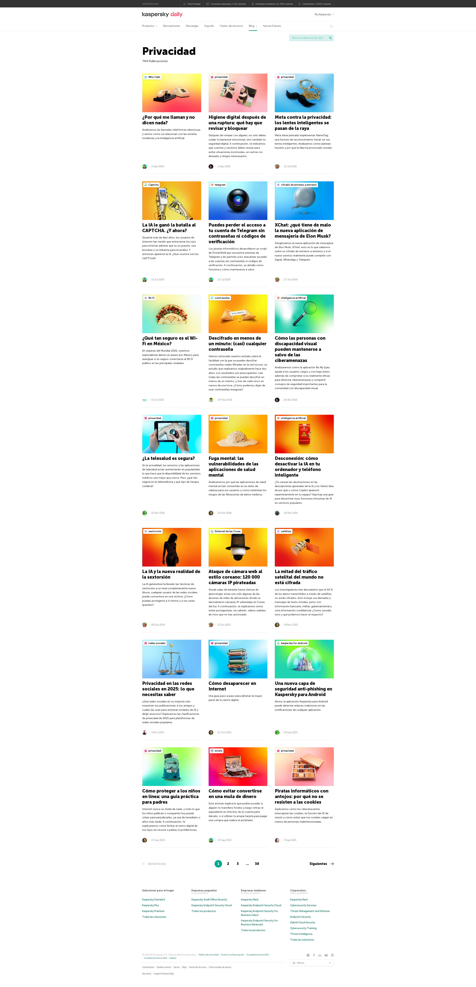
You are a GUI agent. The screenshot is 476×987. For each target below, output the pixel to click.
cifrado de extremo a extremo (298, 184)
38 (257, 864)
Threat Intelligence (301, 934)
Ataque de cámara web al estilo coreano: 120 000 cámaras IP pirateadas (235, 577)
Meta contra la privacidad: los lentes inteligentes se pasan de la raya (303, 122)
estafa (218, 750)
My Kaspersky (323, 14)
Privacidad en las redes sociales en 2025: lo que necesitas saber (168, 689)
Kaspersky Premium (153, 911)
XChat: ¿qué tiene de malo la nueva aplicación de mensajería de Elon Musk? (303, 230)
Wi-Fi (151, 298)
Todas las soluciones (154, 916)
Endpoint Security (300, 916)
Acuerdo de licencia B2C (258, 955)
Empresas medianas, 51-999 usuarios (274, 4)
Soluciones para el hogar (158, 890)
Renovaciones (171, 25)
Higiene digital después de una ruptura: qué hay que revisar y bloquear (237, 122)
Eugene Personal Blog (164, 974)
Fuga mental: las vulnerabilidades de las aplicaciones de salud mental (233, 467)
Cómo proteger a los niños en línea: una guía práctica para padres (171, 796)
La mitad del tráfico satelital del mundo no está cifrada (299, 577)
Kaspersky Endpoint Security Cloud (212, 905)
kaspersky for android (293, 643)
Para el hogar (194, 4)
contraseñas (222, 298)
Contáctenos (148, 967)
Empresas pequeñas (204, 890)
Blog (251, 25)
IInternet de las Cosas (227, 531)
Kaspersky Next (249, 899)
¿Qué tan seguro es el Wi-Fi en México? (169, 340)
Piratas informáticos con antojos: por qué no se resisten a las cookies (301, 796)
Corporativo (298, 890)
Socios (176, 967)
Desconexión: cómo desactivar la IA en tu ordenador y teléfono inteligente (298, 467)
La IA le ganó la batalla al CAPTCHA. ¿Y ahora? (169, 227)
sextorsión (154, 531)
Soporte (209, 25)
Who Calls (154, 77)
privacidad (221, 77)
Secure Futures (272, 25)
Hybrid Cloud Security (302, 922)
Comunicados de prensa (220, 967)
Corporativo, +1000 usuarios (316, 4)
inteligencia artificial (293, 298)
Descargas (192, 25)
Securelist (146, 974)
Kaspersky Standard (153, 899)
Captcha (153, 184)
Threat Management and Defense (310, 911)
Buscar (330, 38)
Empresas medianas (253, 890)
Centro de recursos (231, 25)
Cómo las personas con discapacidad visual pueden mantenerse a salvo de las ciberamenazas (300, 349)
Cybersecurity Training (303, 928)
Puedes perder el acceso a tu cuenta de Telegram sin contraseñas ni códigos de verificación (237, 233)
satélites (285, 531)
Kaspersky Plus (150, 905)
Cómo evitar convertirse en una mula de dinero (235, 793)
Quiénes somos (164, 967)
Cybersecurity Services (303, 905)
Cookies (172, 958)
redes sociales (156, 643)
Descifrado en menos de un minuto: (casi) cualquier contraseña (237, 343)
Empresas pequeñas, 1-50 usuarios (228, 4)
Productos (148, 25)
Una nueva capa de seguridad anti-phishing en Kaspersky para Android (303, 689)
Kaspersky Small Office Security (209, 899)
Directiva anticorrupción (232, 955)
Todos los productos (204, 911)
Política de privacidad (209, 955)
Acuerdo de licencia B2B (155, 958)
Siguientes (319, 864)
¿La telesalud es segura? (168, 458)
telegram (220, 184)
